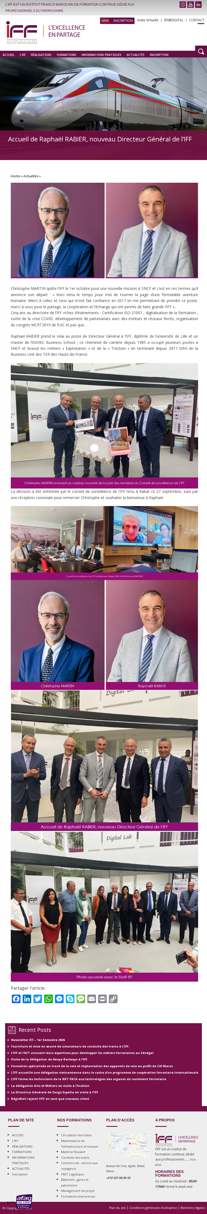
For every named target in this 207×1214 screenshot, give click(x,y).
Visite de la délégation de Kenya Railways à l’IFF (49, 1059)
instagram (183, 4)
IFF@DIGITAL (173, 20)
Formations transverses (78, 1196)
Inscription (123, 20)
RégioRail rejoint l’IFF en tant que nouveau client (50, 1099)
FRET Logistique (72, 1174)
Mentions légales (193, 1208)
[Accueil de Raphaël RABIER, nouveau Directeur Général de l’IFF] (104, 283)
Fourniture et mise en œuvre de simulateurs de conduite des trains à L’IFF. (70, 1046)
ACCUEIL (9, 55)
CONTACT (196, 20)
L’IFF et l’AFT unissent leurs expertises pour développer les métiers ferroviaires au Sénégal (82, 1053)
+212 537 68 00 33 (118, 1178)
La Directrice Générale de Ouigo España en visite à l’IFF (54, 1092)
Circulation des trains (76, 1135)
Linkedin (198, 4)
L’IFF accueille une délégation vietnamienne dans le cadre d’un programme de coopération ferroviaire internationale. (105, 1072)
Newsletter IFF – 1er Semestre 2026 (38, 1040)
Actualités (30, 176)
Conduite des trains (75, 1157)
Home (15, 176)
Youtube (190, 4)
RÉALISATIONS (41, 55)
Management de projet (78, 1191)
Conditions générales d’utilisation (153, 1208)
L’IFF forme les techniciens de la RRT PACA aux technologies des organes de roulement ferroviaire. (89, 1079)
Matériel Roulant (73, 1152)
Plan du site (117, 1208)
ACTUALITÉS (135, 55)
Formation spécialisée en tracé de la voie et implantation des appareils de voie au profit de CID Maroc (92, 1066)
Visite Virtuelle (147, 20)
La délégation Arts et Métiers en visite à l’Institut (50, 1086)
